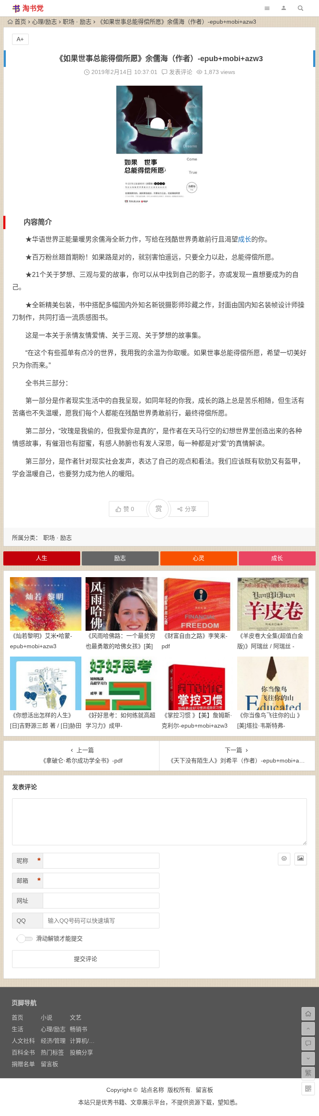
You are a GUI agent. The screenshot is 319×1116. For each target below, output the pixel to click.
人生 (41, 558)
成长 (244, 239)
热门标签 (52, 1052)
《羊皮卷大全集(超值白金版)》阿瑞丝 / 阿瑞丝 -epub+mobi (270, 646)
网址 (22, 900)
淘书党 (33, 8)
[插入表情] (284, 859)
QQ (21, 920)
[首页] (308, 1013)
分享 (190, 509)
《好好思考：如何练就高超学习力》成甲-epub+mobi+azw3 (120, 725)
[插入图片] (300, 859)
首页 (20, 21)
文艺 (75, 1017)
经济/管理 (53, 1040)
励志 (120, 558)
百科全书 (23, 1052)
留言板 (49, 1064)
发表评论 (179, 72)
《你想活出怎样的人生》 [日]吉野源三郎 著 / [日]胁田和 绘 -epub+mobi (45, 725)
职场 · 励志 (77, 21)
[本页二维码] (308, 1088)
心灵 (198, 558)
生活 (17, 1029)
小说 (46, 1017)
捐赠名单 (23, 1064)
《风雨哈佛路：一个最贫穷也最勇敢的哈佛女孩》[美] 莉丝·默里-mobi (120, 646)
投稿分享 (81, 1052)
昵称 (29, 860)
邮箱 (29, 880)
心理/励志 (44, 21)
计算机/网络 (85, 1040)
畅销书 (78, 1029)
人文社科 (23, 1040)
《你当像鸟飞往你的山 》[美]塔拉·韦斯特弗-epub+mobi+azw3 (270, 725)
